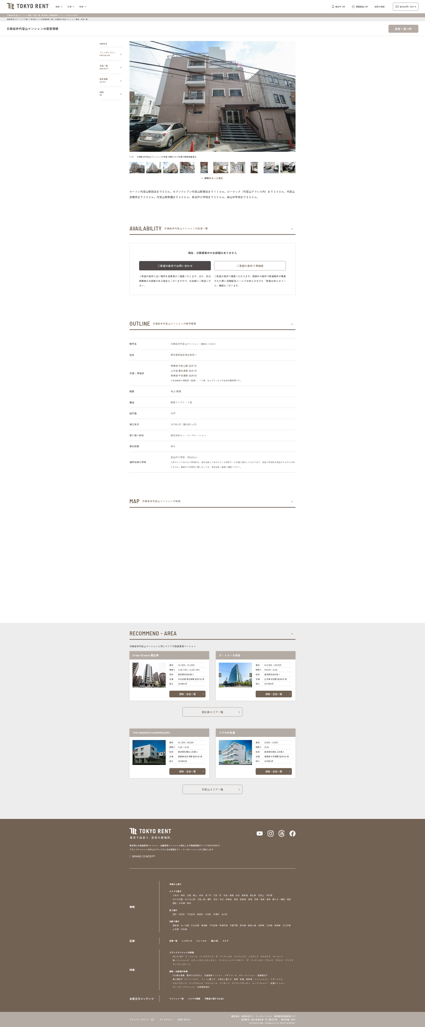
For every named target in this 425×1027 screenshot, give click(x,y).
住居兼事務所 (203, 986)
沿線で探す (174, 921)
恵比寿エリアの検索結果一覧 (42, 19)
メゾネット (224, 983)
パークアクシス (206, 956)
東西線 (204, 925)
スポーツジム (276, 979)
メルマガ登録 (194, 998)
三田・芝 (217, 895)
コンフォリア (240, 956)
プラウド (279, 960)
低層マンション (277, 983)
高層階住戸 (262, 975)
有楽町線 (223, 925)
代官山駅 (183, 365)
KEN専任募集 (179, 975)
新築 (236, 979)
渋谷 (238, 895)
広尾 (189, 895)
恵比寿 (253, 895)
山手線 (176, 929)
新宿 (236, 899)
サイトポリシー (167, 1019)
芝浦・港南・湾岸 (262, 899)
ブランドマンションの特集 (181, 952)
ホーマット (278, 956)
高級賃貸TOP (12, 19)
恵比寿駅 (183, 370)
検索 (58, 6)
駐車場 (249, 979)
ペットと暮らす (208, 979)
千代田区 (191, 914)
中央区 (208, 914)
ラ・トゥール (191, 956)
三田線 (269, 925)
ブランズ (269, 960)
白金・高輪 (228, 895)
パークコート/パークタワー (232, 960)
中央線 (184, 929)
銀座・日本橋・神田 (182, 903)
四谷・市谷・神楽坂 (222, 899)
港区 (175, 914)
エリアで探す (24, 19)
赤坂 (201, 895)
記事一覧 (173, 940)
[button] (131, 96)
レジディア (253, 956)
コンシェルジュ (261, 979)
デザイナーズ (231, 975)
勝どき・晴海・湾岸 (281, 899)
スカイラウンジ (180, 983)
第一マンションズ (181, 960)
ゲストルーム (211, 983)
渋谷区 (181, 354)
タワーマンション (247, 975)
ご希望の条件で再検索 (249, 266)
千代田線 (213, 925)
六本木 (176, 895)
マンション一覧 (176, 998)
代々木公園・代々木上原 (184, 899)
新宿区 (200, 914)
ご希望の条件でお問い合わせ (175, 266)
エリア (226, 940)
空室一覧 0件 (403, 29)
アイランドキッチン (241, 983)
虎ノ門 (208, 895)
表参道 (245, 895)
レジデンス (187, 940)
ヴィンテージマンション (184, 986)
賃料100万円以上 (194, 975)
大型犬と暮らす (224, 979)
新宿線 (277, 925)
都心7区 (214, 940)
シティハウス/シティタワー (204, 960)
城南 (250, 899)
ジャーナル (201, 940)
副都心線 (252, 925)
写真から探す (175, 884)
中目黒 (269, 895)
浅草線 (261, 925)
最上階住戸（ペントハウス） (186, 979)
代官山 (261, 895)
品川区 (224, 914)
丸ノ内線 (185, 925)
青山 (195, 895)
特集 (81, 6)
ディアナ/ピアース (181, 964)
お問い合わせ (184, 1019)
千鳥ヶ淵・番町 (204, 899)
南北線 (243, 925)
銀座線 (176, 925)
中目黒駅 (183, 375)
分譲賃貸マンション (213, 975)
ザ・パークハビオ (224, 956)
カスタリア (265, 956)
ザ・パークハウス (255, 960)
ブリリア (289, 960)
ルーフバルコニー (260, 983)
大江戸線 (287, 925)
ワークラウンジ (196, 983)
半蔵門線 (234, 925)
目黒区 (216, 914)
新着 (242, 979)
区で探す (173, 910)
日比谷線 (195, 925)
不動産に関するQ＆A (214, 998)
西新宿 (243, 899)
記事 (70, 6)
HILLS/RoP (178, 956)
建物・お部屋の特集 (178, 971)
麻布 (183, 895)
